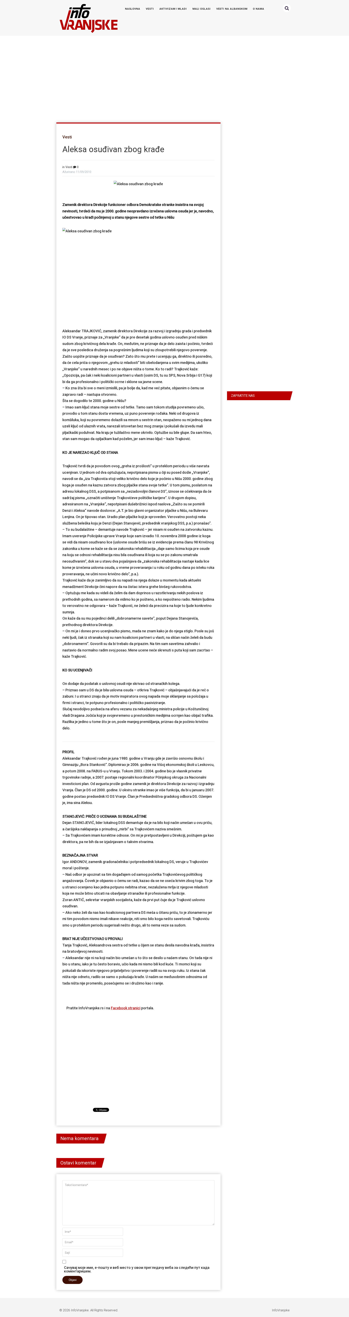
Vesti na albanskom (231, 8)
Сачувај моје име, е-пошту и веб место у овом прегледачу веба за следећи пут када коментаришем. (136, 1269)
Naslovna (132, 8)
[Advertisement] (174, 77)
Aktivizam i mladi (173, 8)
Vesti (150, 8)
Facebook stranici (125, 1008)
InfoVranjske (80, 1310)
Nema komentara (79, 1138)
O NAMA (258, 8)
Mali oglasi (201, 8)
